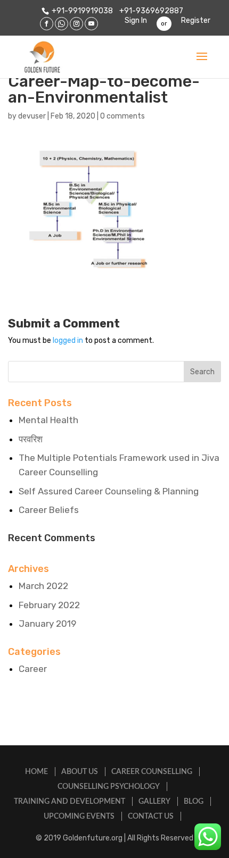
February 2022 (49, 605)
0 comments (122, 116)
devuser (32, 116)
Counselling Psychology (109, 786)
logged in (68, 340)
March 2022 (43, 586)
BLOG (193, 801)
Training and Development (69, 801)
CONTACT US (151, 816)
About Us (79, 772)
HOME (36, 772)
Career (33, 668)
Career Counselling (151, 772)
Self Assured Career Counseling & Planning (109, 491)
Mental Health (48, 420)
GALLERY (154, 801)
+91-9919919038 (82, 10)
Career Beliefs (49, 509)
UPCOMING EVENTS (79, 816)
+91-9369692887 (150, 10)
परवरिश (31, 439)
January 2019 (47, 623)
